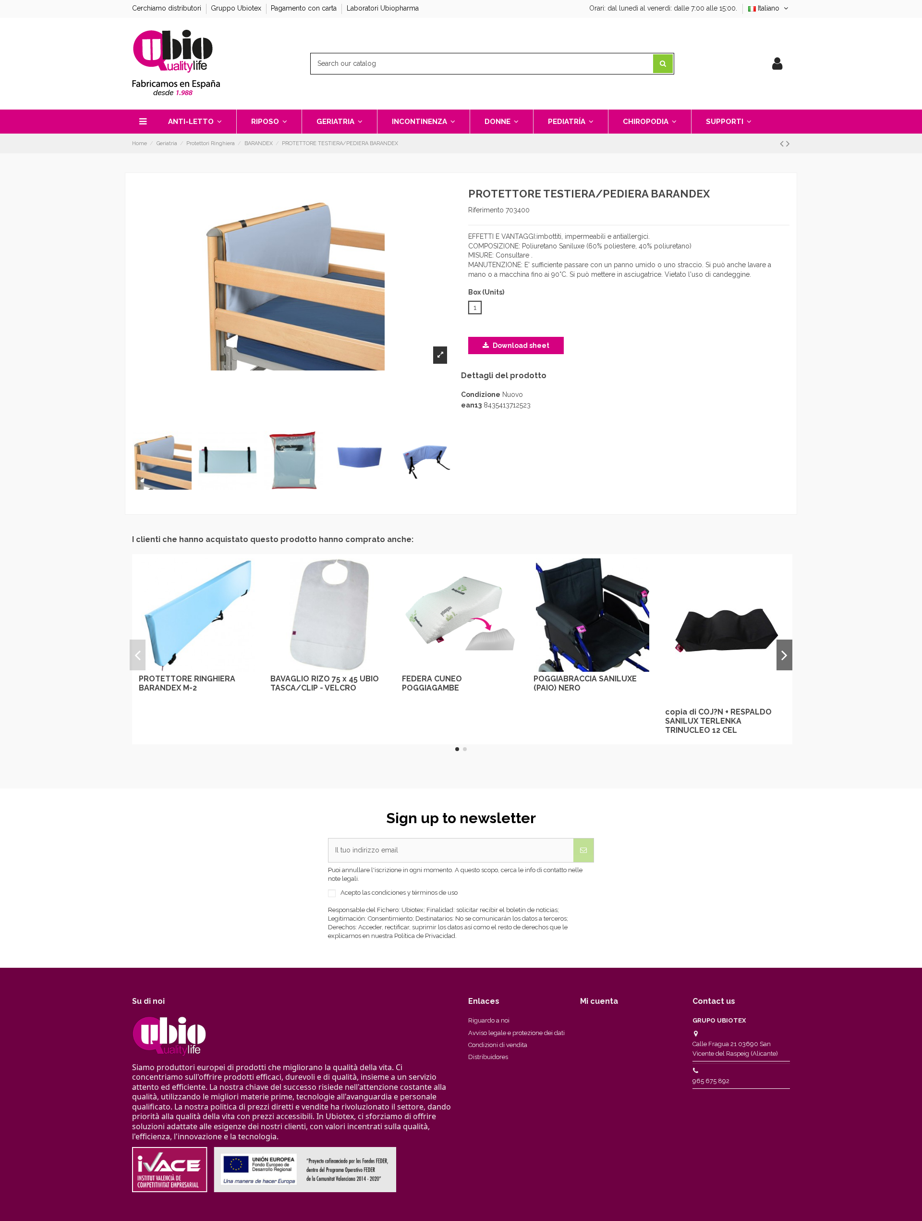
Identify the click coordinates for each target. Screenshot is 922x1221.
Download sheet (520, 345)
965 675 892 (710, 1081)
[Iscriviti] (583, 850)
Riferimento (486, 210)
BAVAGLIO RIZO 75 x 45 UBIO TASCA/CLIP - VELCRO (324, 683)
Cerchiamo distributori (167, 8)
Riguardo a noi (489, 1020)
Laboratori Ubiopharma (383, 8)
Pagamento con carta (305, 8)
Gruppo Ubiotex (237, 8)
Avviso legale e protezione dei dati (516, 1032)
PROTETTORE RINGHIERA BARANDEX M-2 (187, 683)
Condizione (480, 394)
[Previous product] (783, 143)
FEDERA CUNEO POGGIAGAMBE (432, 683)
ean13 (471, 405)
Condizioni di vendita (497, 1044)
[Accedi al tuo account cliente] (777, 64)
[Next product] (788, 143)
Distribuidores (488, 1057)
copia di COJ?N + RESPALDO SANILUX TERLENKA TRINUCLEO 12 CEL (718, 721)
